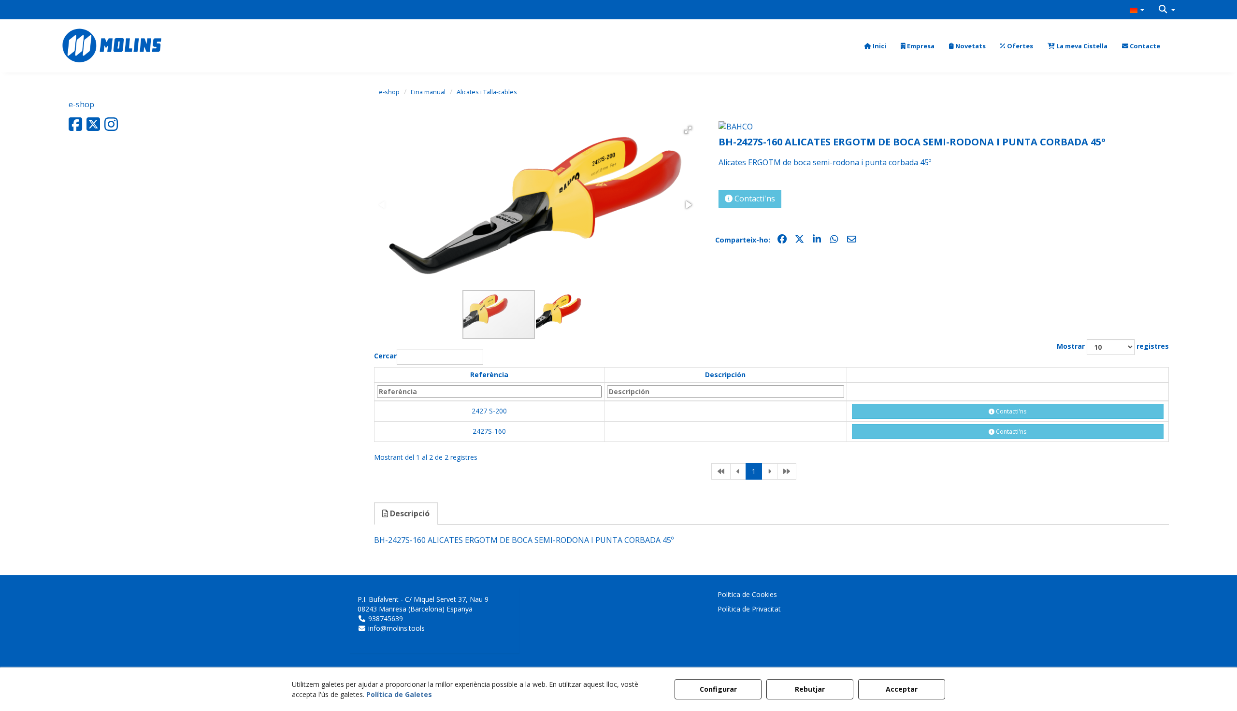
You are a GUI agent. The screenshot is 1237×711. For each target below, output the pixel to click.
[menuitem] (1136, 9)
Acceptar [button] (902, 689)
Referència (489, 374)
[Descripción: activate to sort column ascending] (725, 392)
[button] (1136, 9)
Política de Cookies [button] (747, 594)
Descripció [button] (409, 513)
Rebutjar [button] (810, 689)
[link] (721, 471)
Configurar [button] (718, 689)
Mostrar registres (1113, 346)
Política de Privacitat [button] (749, 608)
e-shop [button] (81, 104)
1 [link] (754, 471)
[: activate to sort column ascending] (1007, 375)
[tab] (406, 513)
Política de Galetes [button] (399, 694)
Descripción (725, 374)
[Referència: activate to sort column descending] (489, 392)
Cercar (385, 355)
